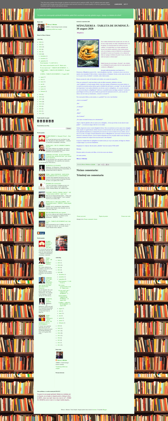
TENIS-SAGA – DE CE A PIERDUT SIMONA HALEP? (58, 146)
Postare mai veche (125, 216)
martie (42, 89)
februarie (43, 91)
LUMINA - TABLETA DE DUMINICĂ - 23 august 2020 (54, 74)
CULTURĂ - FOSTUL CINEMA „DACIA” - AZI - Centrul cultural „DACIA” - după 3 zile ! (58, 193)
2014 (40, 106)
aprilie (42, 86)
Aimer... (62, 234)
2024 (40, 47)
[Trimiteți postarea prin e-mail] (98, 164)
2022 (40, 49)
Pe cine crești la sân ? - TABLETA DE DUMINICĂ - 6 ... (54, 68)
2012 (40, 111)
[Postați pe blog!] (103, 164)
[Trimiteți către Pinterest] (108, 164)
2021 (40, 51)
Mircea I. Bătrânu (52, 24)
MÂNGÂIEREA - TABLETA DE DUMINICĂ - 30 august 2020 (55, 70)
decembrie (43, 56)
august (42, 77)
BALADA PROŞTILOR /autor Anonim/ (56, 212)
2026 (40, 42)
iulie (42, 79)
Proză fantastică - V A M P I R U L (49, 63)
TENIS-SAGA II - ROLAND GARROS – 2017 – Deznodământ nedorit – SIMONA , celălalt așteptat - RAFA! (58, 203)
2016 (40, 101)
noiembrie (43, 58)
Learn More (118, 4)
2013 (40, 109)
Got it (126, 4)
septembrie (43, 61)
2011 (40, 113)
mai (42, 84)
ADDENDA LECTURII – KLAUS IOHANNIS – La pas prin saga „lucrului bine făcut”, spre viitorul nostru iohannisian (58, 156)
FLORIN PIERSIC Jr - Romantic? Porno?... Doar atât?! (58, 136)
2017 (40, 99)
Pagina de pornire (103, 216)
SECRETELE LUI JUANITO (53, 165)
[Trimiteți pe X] (105, 164)
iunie (42, 82)
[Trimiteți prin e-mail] (102, 164)
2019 (40, 94)
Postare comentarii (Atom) (90, 219)
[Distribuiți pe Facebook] (107, 164)
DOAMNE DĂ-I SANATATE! (53, 183)
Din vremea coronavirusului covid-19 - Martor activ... (53, 65)
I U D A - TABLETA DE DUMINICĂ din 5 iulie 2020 (58, 222)
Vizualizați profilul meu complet (54, 29)
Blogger (105, 409)
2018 (40, 97)
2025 (40, 44)
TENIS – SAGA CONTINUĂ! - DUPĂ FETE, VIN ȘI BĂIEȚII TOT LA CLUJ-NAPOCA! (57, 175)
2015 (40, 104)
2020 (40, 54)
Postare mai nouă (81, 216)
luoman (95, 409)
